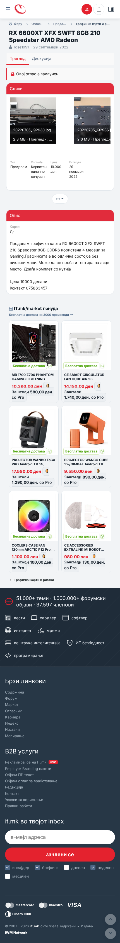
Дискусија (41, 58)
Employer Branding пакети (28, 768)
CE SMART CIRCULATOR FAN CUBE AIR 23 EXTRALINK (84, 379)
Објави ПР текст (19, 774)
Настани (12, 729)
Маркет (11, 704)
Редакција (14, 787)
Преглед (17, 58)
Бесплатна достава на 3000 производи (39, 315)
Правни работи (18, 806)
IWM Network (16, 932)
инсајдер (20, 867)
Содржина (14, 692)
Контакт (12, 793)
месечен (20, 876)
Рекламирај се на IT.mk (30, 762)
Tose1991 (21, 47)
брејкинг (50, 867)
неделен (106, 867)
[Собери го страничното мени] (8, 9)
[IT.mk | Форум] (20, 9)
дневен (78, 867)
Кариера (12, 717)
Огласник (13, 711)
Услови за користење (24, 799)
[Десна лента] (111, 9)
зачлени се (60, 854)
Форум (11, 698)
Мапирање (15, 736)
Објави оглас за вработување (31, 781)
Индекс (11, 723)
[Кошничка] (98, 9)
